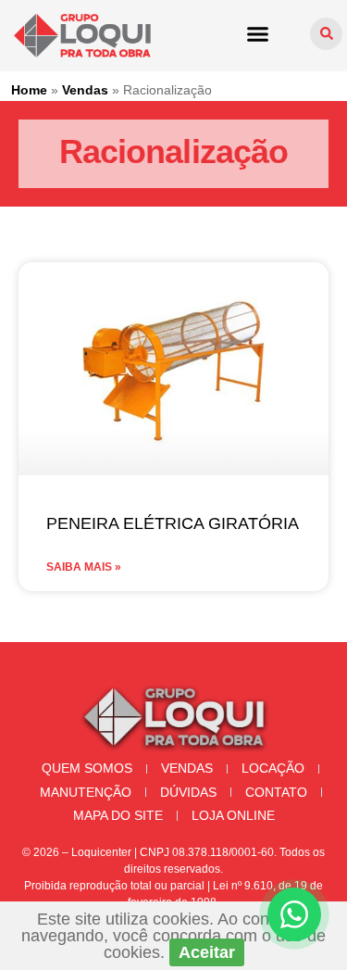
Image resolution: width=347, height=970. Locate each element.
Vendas (85, 89)
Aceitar (207, 952)
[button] (258, 33)
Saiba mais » (83, 567)
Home (29, 89)
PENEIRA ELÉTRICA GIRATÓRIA (172, 523)
